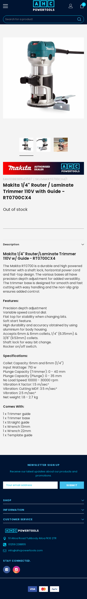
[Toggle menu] (5, 6)
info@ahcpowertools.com (25, 550)
